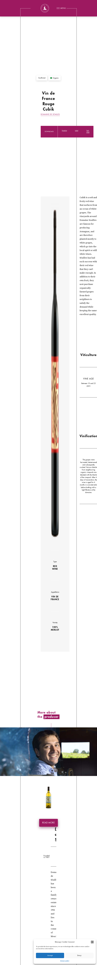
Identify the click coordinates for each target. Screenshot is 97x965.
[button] (92, 942)
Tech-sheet (87, 131)
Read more (48, 823)
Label (76, 130)
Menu (63, 8)
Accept (50, 955)
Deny (79, 955)
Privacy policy (64, 961)
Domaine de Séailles (50, 114)
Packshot (64, 130)
